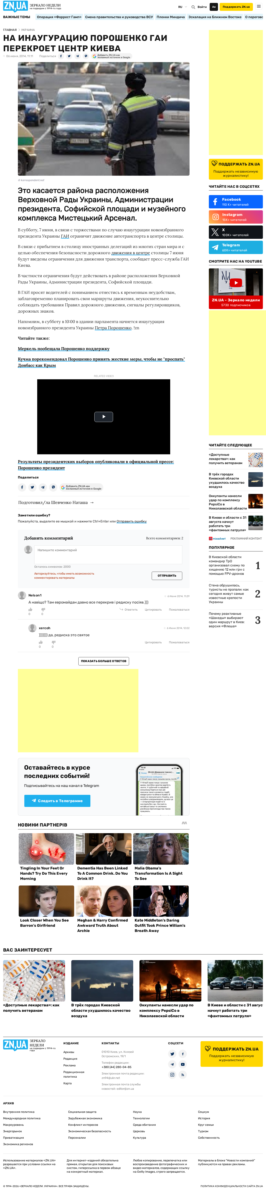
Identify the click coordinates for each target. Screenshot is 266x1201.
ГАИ (65, 236)
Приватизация (13, 1138)
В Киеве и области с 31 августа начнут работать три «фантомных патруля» (227, 524)
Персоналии (77, 1138)
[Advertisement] (78, 710)
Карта (67, 1083)
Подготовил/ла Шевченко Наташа (53, 502)
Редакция (70, 1059)
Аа (214, 6)
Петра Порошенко (113, 327)
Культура (139, 1138)
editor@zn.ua (125, 1089)
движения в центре (130, 252)
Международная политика (22, 1118)
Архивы (68, 1052)
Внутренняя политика (18, 1112)
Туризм (203, 1131)
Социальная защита (82, 1112)
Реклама (69, 1065)
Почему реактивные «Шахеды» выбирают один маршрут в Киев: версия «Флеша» (227, 620)
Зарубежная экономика (85, 1118)
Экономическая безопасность (89, 1131)
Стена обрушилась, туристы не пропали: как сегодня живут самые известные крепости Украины (229, 593)
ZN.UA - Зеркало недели (236, 300)
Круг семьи (206, 1125)
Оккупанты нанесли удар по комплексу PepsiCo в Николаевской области (228, 502)
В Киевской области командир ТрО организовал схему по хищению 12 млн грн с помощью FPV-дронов (227, 565)
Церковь (139, 1131)
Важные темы (16, 17)
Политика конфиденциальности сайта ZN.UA (232, 1186)
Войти (202, 7)
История (204, 1118)
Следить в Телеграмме (60, 801)
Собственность (209, 1138)
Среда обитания (144, 1125)
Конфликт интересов (83, 1125)
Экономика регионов (18, 1144)
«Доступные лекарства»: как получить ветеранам (225, 459)
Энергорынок (12, 1131)
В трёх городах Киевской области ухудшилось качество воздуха (226, 480)
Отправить (167, 575)
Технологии (141, 1118)
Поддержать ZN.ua (236, 6)
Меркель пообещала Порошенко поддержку (64, 348)
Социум (203, 1112)
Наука (137, 1112)
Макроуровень (13, 1125)
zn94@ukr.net (111, 1078)
